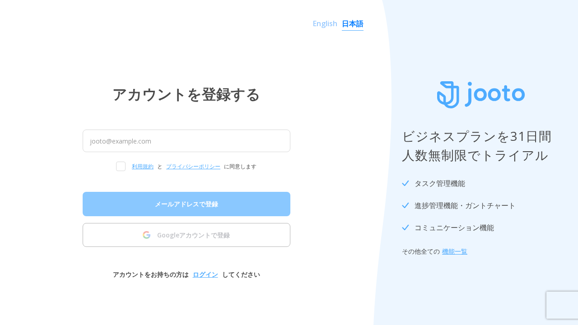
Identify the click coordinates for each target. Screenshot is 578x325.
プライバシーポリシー (193, 166)
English (325, 23)
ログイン (205, 274)
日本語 (353, 23)
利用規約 (143, 166)
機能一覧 (454, 251)
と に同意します (194, 166)
